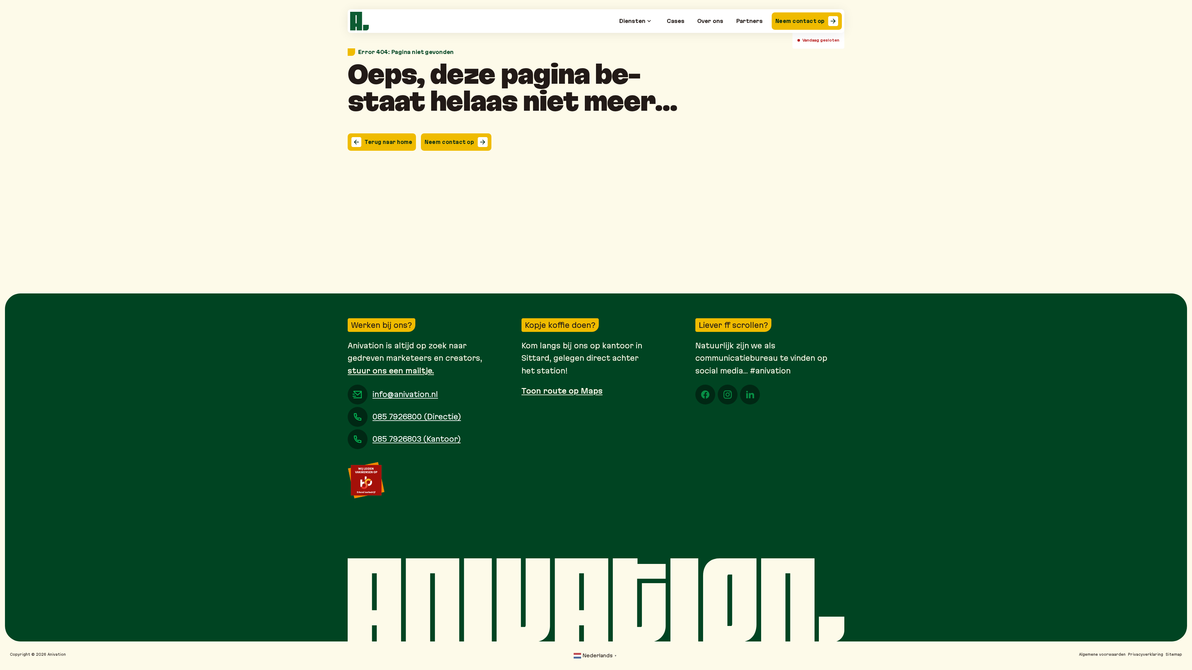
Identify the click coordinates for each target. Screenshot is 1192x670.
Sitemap (1174, 654)
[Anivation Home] (359, 21)
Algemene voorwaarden (1102, 654)
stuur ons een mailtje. (391, 371)
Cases (675, 21)
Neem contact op (800, 21)
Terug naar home (388, 142)
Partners (749, 21)
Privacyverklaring (1145, 654)
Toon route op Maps (562, 391)
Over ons (710, 21)
